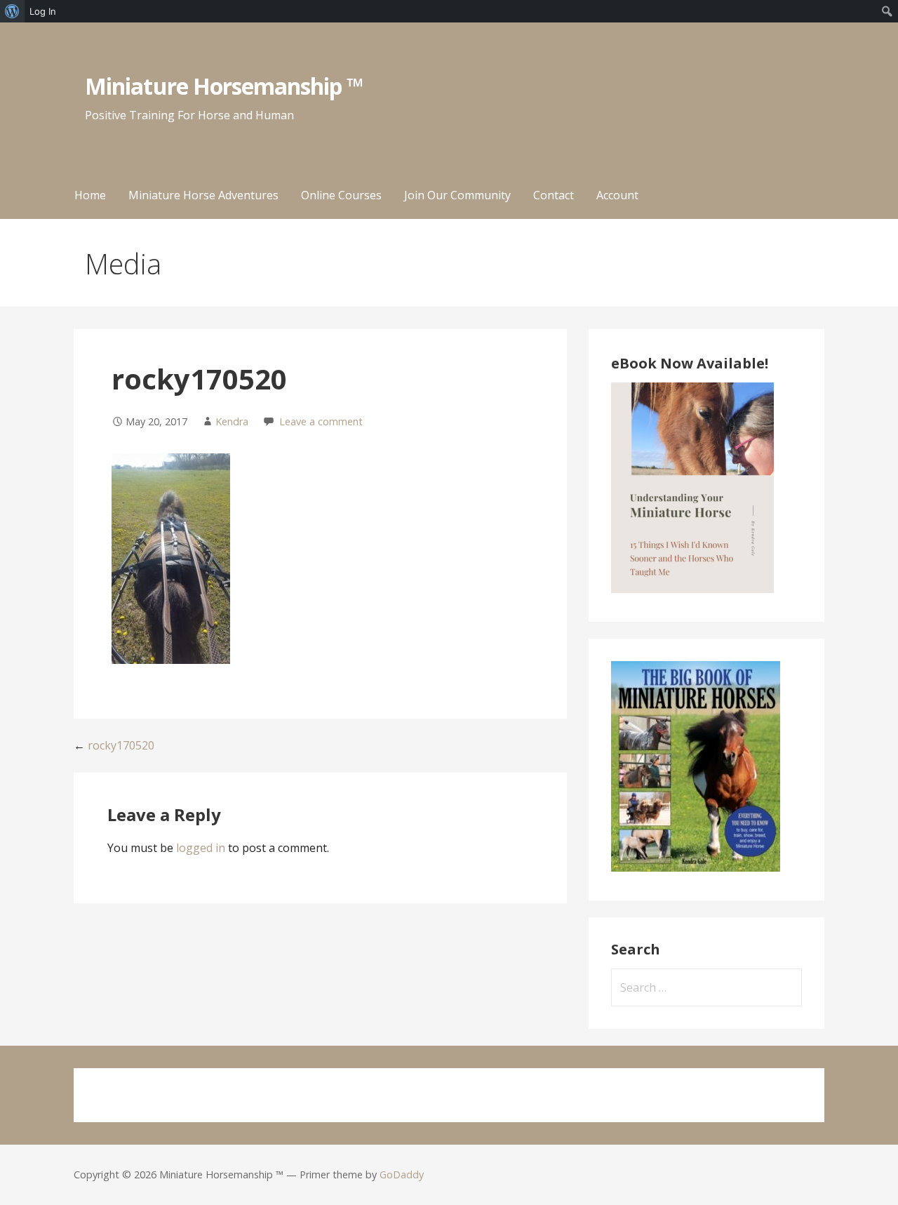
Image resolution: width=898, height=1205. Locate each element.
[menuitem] (12, 11)
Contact (553, 195)
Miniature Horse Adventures (203, 195)
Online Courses (341, 195)
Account (617, 195)
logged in (200, 848)
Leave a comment (321, 421)
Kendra (231, 421)
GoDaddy (402, 1174)
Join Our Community (457, 195)
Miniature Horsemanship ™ (224, 86)
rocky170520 (121, 745)
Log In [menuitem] (42, 11)
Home (90, 195)
